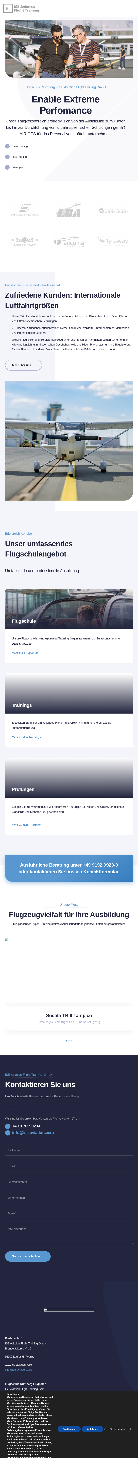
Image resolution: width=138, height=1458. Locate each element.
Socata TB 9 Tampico (69, 1015)
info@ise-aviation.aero (18, 1369)
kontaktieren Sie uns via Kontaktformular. (74, 871)
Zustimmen (69, 1429)
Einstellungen (118, 1429)
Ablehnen (92, 1429)
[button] (66, 1041)
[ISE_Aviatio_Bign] (24, 5)
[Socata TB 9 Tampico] (69, 939)
